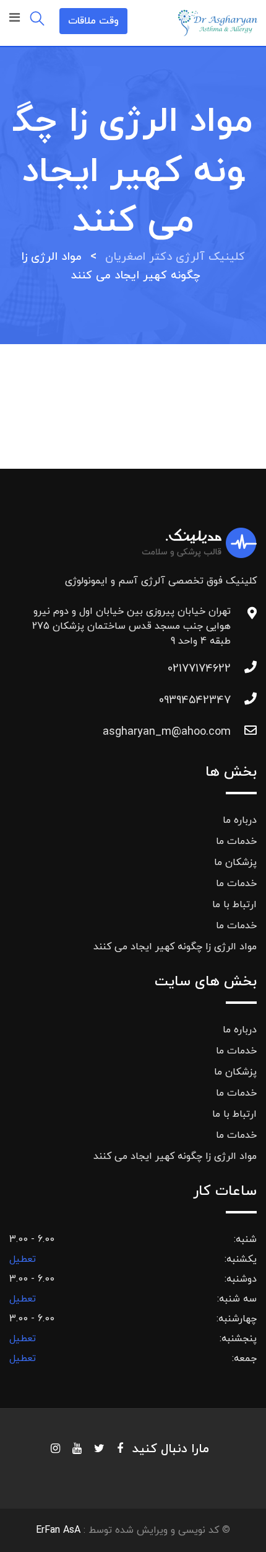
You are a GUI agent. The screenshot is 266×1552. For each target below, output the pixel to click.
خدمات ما (236, 841)
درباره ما (240, 820)
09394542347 (195, 700)
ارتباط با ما (234, 904)
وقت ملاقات (93, 21)
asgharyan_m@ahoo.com (167, 732)
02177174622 (199, 668)
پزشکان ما (235, 862)
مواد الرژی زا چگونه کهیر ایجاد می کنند (175, 947)
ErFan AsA (58, 1530)
